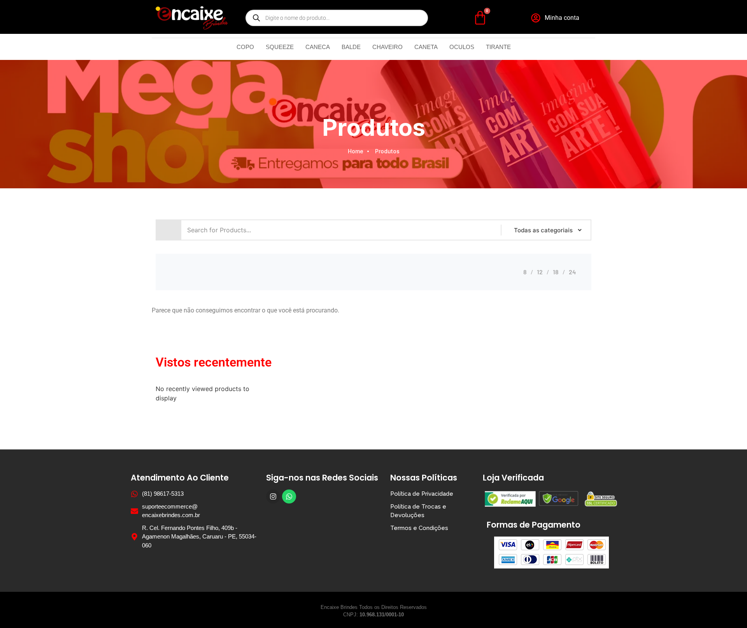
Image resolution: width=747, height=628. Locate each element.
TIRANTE (498, 47)
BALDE (351, 47)
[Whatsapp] (289, 496)
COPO (245, 47)
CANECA (317, 47)
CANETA (426, 47)
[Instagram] (273, 496)
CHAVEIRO (387, 47)
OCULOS (461, 47)
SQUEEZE (280, 47)
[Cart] (480, 18)
